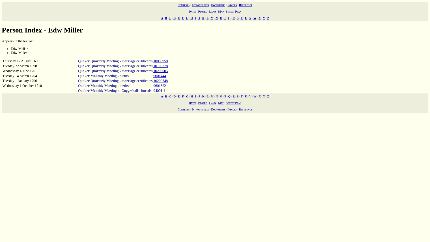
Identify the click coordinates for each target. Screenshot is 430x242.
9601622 (159, 86)
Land (212, 11)
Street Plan (233, 11)
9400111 (159, 91)
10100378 (160, 66)
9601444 (159, 76)
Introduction (200, 5)
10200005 (160, 71)
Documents (218, 5)
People (202, 11)
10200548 (160, 81)
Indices (232, 5)
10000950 (160, 61)
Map (221, 11)
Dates (192, 11)
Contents (183, 5)
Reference (245, 5)
